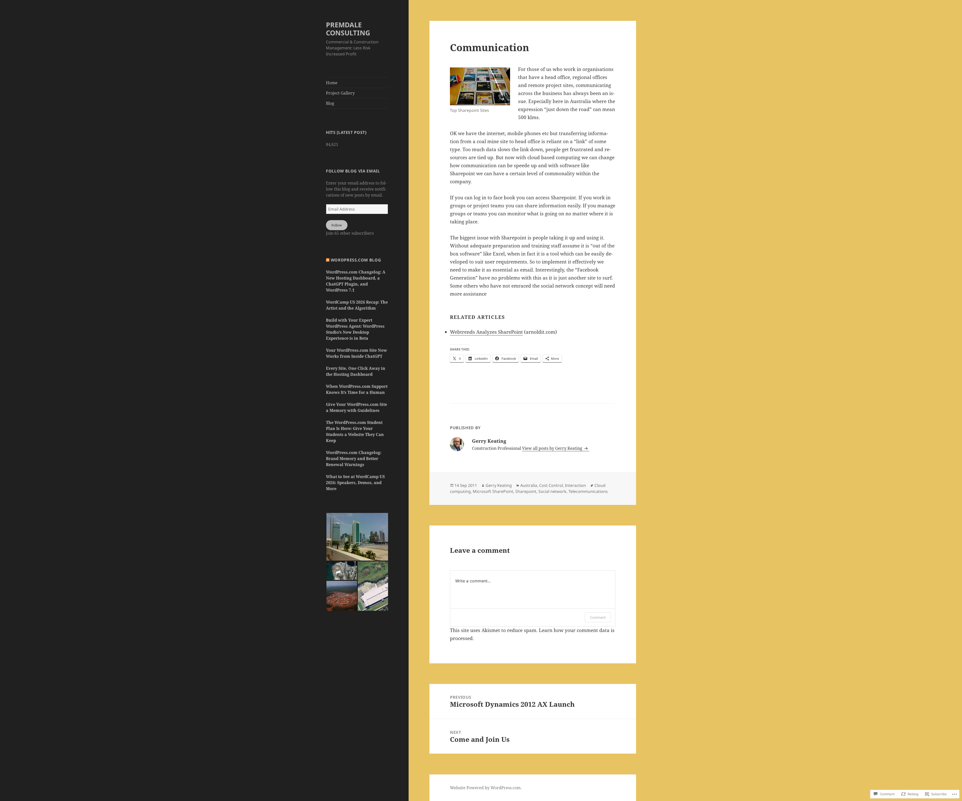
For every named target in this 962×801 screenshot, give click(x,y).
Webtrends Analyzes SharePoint (486, 332)
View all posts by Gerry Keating (552, 448)
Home (331, 82)
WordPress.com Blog (356, 260)
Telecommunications (588, 491)
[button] (358, 536)
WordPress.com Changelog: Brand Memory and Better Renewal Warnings (353, 458)
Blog (330, 103)
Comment (598, 617)
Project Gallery (340, 93)
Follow (336, 225)
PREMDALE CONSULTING (348, 28)
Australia (528, 485)
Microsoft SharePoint (493, 491)
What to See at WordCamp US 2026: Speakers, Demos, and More (355, 482)
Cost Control (551, 485)
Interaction (575, 485)
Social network (552, 491)
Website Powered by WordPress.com (485, 787)
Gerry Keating (499, 485)
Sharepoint (525, 491)
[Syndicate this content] (327, 260)
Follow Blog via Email (353, 171)
